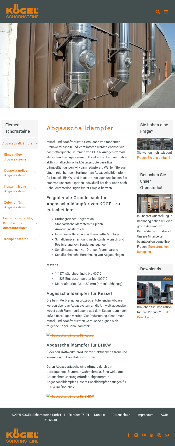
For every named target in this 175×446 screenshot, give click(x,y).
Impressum (145, 415)
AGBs (165, 415)
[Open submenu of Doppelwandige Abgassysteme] (36, 173)
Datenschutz (121, 415)
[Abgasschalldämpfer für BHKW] (70, 396)
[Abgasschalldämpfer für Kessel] (70, 335)
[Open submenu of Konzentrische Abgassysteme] (36, 189)
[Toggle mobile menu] (166, 12)
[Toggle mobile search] (158, 12)
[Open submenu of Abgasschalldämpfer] (38, 143)
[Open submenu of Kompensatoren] (36, 239)
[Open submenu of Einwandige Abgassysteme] (36, 157)
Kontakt (99, 415)
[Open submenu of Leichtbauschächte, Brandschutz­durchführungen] (37, 223)
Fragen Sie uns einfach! (153, 158)
